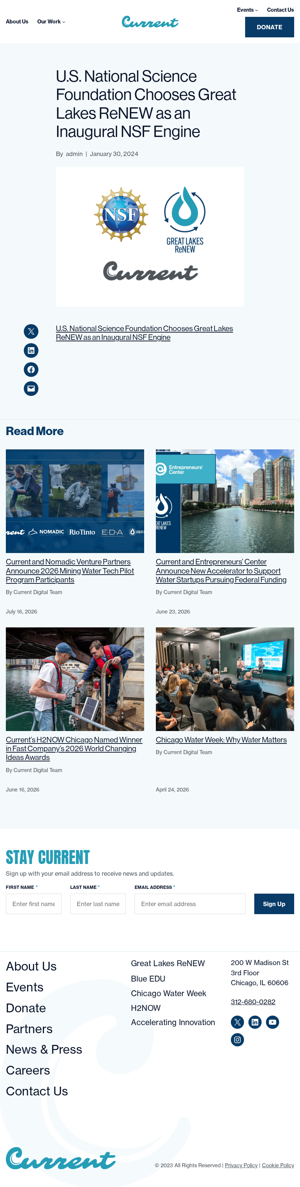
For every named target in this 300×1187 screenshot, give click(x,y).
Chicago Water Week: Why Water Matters (221, 739)
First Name (21, 887)
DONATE (269, 27)
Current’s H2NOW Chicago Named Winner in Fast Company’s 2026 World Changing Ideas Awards (74, 748)
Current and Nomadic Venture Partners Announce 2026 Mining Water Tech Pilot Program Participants (70, 570)
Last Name (85, 887)
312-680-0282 (253, 1002)
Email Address (155, 887)
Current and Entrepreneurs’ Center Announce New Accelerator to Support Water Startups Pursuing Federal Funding (221, 570)
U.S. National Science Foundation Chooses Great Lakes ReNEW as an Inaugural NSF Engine (144, 332)
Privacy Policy (241, 1165)
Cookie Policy (278, 1165)
